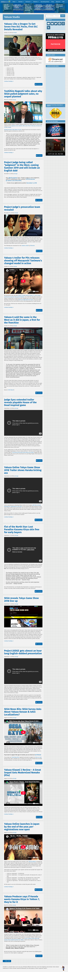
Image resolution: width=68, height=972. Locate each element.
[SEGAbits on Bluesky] (52, 23)
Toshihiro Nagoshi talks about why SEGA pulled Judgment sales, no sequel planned (23, 94)
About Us (58, 1)
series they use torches (23, 452)
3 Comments (39, 392)
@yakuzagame (13, 178)
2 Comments (39, 200)
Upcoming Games (45, 1)
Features (35, 1)
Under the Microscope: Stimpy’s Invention (7, 6)
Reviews (20, 1)
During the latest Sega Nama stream (12, 129)
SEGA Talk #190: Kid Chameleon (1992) (59, 6)
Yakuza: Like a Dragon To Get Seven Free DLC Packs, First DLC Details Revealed (21, 26)
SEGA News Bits (15, 757)
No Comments (39, 84)
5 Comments (39, 643)
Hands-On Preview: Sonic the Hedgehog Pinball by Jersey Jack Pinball (28, 7)
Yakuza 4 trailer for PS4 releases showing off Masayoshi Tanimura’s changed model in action (23, 260)
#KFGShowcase (30, 179)
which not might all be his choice (25, 299)
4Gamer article (25, 245)
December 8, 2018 (32, 183)
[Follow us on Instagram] (63, 23)
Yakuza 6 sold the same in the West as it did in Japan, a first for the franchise (22, 320)
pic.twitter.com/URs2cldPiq (13, 180)
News (14, 1)
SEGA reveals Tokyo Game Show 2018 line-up (21, 599)
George (15, 32)
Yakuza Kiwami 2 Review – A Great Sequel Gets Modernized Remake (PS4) (22, 772)
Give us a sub (38, 757)
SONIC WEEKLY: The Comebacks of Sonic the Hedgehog (38, 6)
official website (32, 861)
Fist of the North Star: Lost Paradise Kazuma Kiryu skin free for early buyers (21, 529)
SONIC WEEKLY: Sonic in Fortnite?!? (18, 6)
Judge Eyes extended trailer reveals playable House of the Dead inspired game (20, 402)
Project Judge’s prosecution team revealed (22, 208)
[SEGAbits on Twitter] (56, 23)
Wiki (63, 1)
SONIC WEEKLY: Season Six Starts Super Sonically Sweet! (49, 6)
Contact (14, 5)
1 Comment (40, 155)
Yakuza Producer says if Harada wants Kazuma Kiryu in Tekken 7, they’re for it (22, 899)
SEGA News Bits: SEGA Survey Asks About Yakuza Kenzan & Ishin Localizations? (22, 712)
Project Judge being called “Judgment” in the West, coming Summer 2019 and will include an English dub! (22, 166)
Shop (52, 1)
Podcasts (28, 1)
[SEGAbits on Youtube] (48, 23)
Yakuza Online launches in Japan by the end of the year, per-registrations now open (21, 826)
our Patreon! (38, 754)
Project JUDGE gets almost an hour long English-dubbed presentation (23, 652)
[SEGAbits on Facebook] (59, 23)
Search (62, 15)
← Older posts (7, 961)
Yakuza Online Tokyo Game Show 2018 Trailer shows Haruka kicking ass (22, 470)
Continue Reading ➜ (8, 81)
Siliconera (32, 245)
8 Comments (39, 763)
